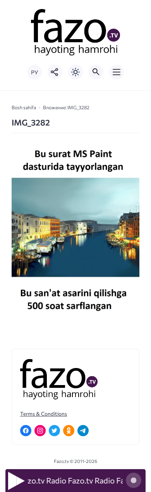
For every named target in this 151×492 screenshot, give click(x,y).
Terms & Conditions (43, 413)
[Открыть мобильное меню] (116, 72)
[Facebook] (25, 430)
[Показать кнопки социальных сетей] (55, 72)
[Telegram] (83, 430)
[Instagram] (40, 430)
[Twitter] (54, 430)
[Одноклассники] (68, 430)
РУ (34, 72)
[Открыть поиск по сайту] (96, 72)
